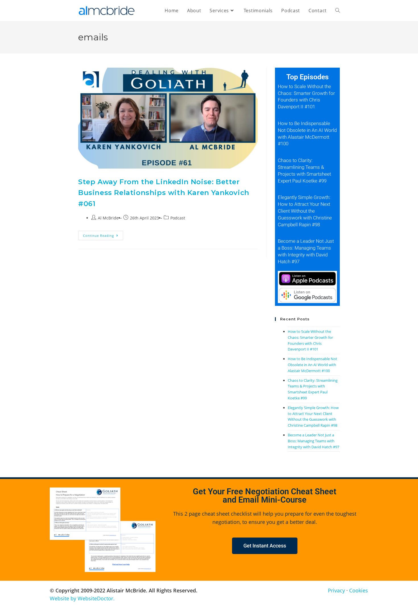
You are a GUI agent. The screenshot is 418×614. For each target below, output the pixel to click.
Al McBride (108, 218)
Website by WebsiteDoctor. (82, 598)
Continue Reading (103, 234)
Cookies (358, 590)
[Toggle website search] (337, 10)
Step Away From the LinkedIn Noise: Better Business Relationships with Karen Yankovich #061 (163, 193)
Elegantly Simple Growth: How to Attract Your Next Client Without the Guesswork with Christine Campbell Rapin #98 (305, 210)
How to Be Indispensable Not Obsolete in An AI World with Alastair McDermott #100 (312, 364)
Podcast (177, 218)
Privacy (336, 590)
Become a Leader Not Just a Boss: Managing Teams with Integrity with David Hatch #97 (313, 440)
